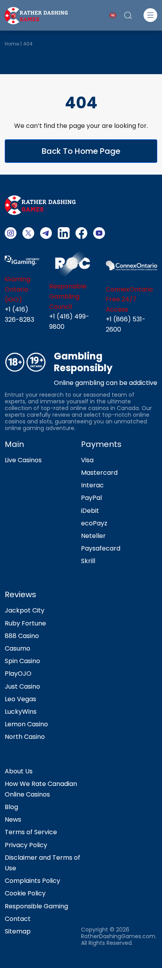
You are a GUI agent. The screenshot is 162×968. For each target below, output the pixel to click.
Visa (87, 460)
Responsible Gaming (36, 906)
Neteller (93, 535)
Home (12, 44)
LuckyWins (21, 711)
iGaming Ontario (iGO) (17, 289)
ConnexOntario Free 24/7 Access (129, 299)
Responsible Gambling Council (68, 296)
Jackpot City (24, 610)
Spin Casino (22, 660)
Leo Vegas (20, 699)
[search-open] (128, 15)
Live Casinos (23, 460)
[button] (150, 15)
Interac (92, 485)
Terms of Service (31, 832)
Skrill (88, 560)
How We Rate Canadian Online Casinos (41, 789)
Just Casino (22, 686)
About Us (19, 771)
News (13, 819)
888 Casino (22, 635)
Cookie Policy (25, 893)
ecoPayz (94, 523)
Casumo (17, 648)
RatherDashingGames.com (118, 936)
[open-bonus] (112, 15)
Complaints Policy (32, 880)
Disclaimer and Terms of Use (42, 863)
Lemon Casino (26, 724)
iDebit (90, 510)
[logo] (36, 14)
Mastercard (99, 472)
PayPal (91, 497)
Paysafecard (100, 548)
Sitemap (18, 931)
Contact (18, 918)
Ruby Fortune (25, 623)
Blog (11, 806)
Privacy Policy (26, 845)
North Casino (25, 736)
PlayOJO (18, 673)
